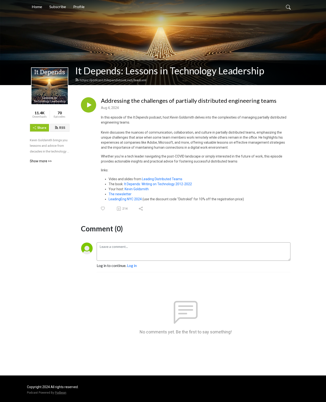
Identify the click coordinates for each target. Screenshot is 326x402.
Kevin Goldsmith (137, 189)
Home (37, 6)
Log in (132, 265)
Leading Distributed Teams (162, 179)
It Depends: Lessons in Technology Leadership (169, 70)
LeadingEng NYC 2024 (125, 199)
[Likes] (103, 208)
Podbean (60, 392)
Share (41, 127)
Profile (78, 6)
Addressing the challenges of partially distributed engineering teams (188, 100)
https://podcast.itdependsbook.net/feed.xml (113, 80)
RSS (62, 127)
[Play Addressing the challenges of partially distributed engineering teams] (88, 105)
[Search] (288, 6)
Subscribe (57, 6)
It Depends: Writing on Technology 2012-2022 (158, 184)
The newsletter (120, 194)
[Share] (141, 208)
